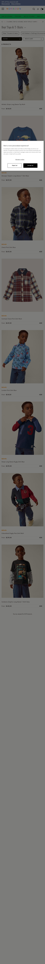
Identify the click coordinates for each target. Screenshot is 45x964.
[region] (22, 156)
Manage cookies (19, 159)
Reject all (14, 165)
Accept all (30, 165)
